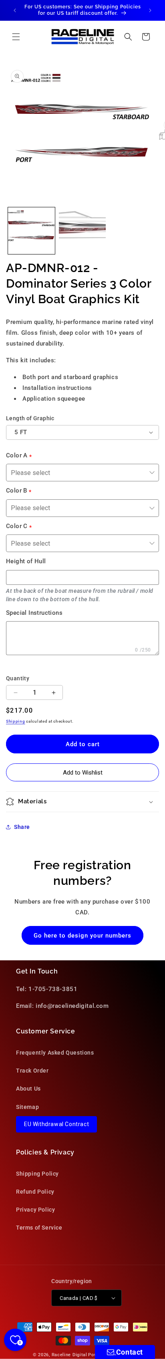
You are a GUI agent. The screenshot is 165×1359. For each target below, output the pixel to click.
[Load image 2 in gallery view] (82, 230)
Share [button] (22, 827)
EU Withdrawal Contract (56, 1124)
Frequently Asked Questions (55, 1052)
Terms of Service (39, 1227)
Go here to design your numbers (82, 935)
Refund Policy (35, 1191)
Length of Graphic (30, 418)
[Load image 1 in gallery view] (31, 230)
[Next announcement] (150, 10)
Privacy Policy (35, 1209)
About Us (28, 1088)
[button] (16, 37)
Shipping (15, 721)
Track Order (32, 1070)
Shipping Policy (37, 1173)
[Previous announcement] (15, 10)
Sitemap (27, 1107)
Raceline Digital (69, 1354)
